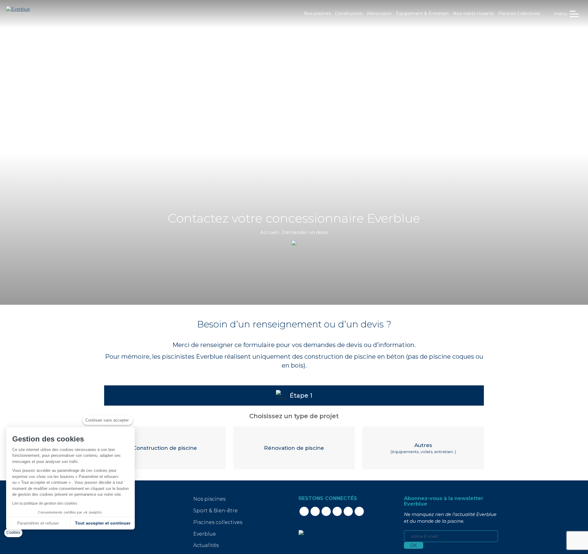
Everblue (204, 534)
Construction (349, 13)
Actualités (206, 545)
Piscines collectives (217, 522)
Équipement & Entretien (422, 13)
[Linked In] (315, 511)
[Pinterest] (348, 511)
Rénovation (379, 13)
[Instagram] (326, 511)
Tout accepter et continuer (102, 523)
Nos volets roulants (473, 13)
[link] (301, 532)
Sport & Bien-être (215, 511)
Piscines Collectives (519, 13)
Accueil (268, 232)
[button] (13, 532)
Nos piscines (317, 13)
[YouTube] (337, 511)
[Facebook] (304, 511)
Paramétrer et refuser (38, 523)
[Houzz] (359, 511)
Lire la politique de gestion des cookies (44, 503)
